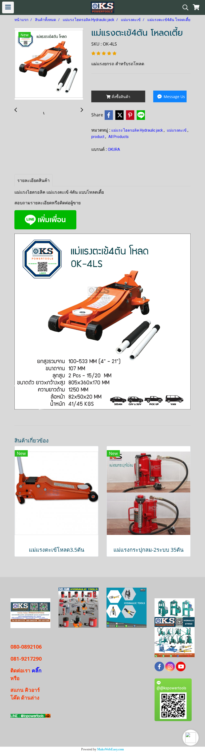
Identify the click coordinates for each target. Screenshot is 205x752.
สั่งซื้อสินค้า (120, 96)
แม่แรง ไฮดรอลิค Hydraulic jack (137, 130)
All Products (118, 137)
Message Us (174, 96)
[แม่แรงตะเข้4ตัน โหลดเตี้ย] (49, 64)
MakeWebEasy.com (110, 749)
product (98, 137)
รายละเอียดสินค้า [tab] (33, 180)
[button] (190, 737)
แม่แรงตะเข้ (177, 130)
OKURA (114, 149)
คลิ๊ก (36, 670)
